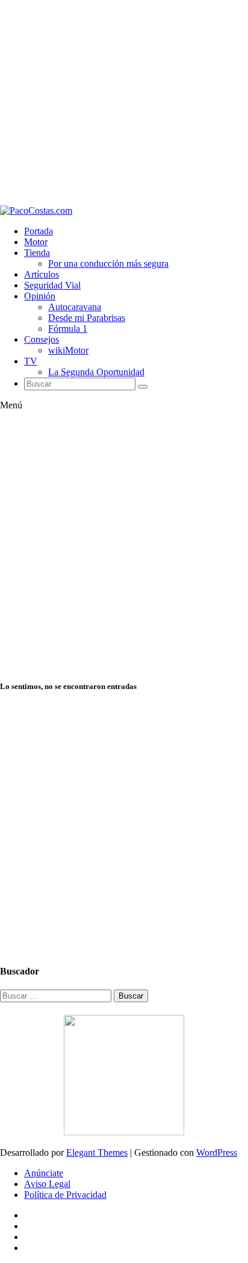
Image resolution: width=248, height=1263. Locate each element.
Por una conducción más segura (108, 263)
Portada (38, 231)
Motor (36, 242)
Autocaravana (74, 307)
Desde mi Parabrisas (86, 318)
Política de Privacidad (65, 1195)
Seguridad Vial (52, 285)
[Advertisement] (124, 102)
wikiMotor (68, 350)
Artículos (41, 274)
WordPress (216, 1152)
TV (30, 361)
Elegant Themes (97, 1152)
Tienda (37, 253)
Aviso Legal (47, 1184)
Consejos (41, 339)
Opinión (39, 296)
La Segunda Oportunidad (96, 372)
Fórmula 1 (67, 328)
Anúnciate (43, 1173)
